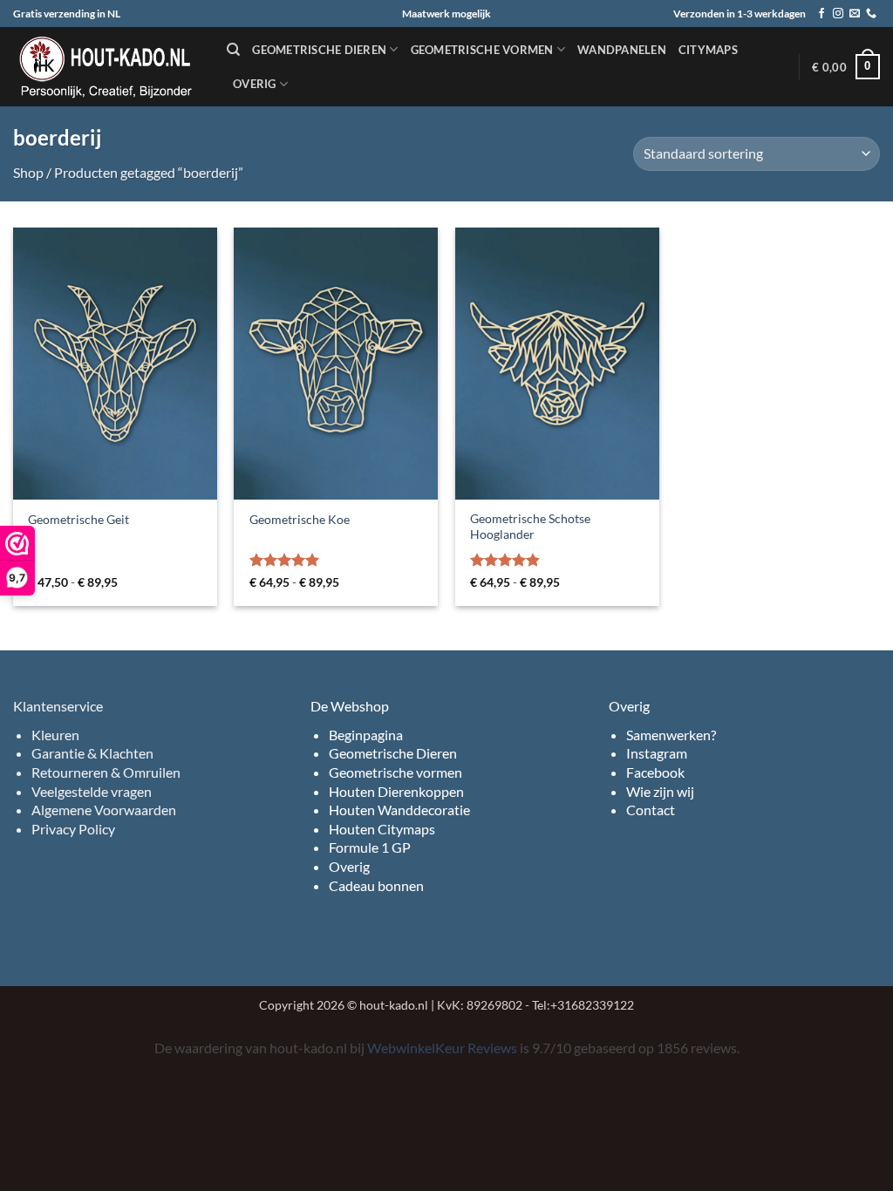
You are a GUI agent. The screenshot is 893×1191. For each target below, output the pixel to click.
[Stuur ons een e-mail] (854, 14)
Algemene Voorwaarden (103, 809)
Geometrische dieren (319, 50)
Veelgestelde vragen (91, 791)
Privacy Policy (73, 828)
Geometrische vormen (482, 50)
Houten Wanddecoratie (399, 809)
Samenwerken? (671, 734)
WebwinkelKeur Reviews (442, 1047)
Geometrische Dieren (393, 753)
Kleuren (55, 734)
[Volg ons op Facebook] (821, 14)
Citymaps (708, 50)
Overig (254, 84)
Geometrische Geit (78, 519)
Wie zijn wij (660, 791)
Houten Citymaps (382, 828)
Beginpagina (366, 734)
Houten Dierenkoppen (396, 791)
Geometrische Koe (299, 519)
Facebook (655, 772)
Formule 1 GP (370, 847)
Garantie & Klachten (92, 753)
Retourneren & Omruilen (106, 772)
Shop (28, 172)
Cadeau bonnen (376, 885)
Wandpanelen (621, 50)
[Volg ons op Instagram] (838, 14)
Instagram (656, 753)
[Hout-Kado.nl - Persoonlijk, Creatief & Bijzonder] (107, 67)
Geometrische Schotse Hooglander (530, 526)
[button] (846, 67)
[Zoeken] (233, 49)
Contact (650, 809)
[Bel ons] (871, 14)
